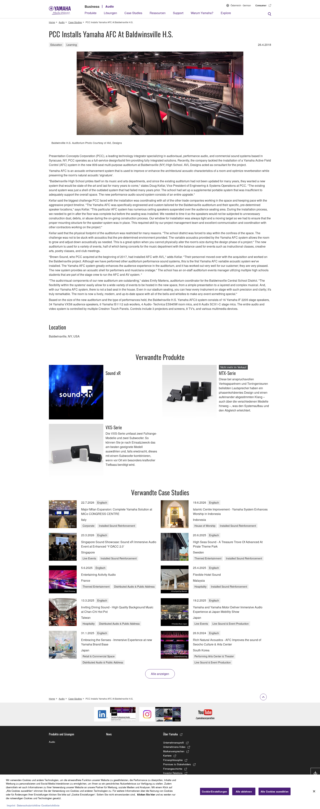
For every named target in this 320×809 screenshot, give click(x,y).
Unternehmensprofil (173, 742)
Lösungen (110, 13)
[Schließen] (314, 791)
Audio (109, 6)
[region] (160, 792)
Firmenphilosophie (173, 760)
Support (178, 13)
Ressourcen (158, 13)
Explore (226, 13)
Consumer (260, 5)
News (109, 734)
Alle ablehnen (244, 791)
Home (52, 22)
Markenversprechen (173, 751)
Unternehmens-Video (174, 747)
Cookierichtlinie (50, 805)
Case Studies (133, 13)
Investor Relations (173, 773)
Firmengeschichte (172, 768)
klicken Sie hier (146, 794)
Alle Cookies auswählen (275, 791)
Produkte (90, 13)
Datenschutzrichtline (28, 805)
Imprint (11, 805)
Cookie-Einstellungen (214, 791)
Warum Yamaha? (202, 13)
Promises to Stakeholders (177, 764)
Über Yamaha (170, 734)
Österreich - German (241, 5)
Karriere (167, 755)
